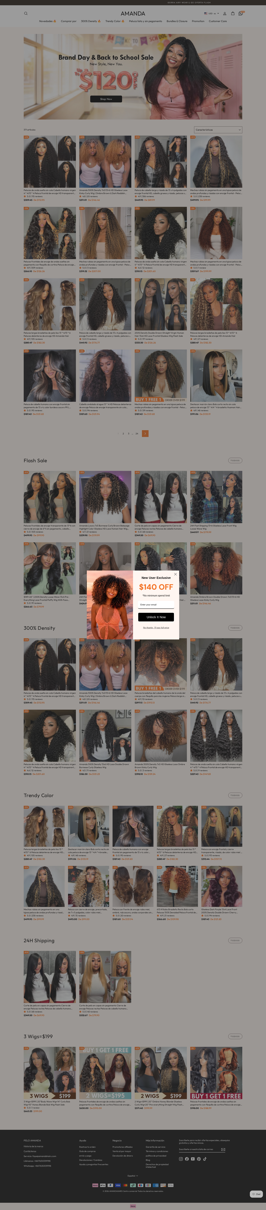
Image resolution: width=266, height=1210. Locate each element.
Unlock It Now (156, 617)
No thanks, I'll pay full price (156, 627)
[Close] (175, 574)
